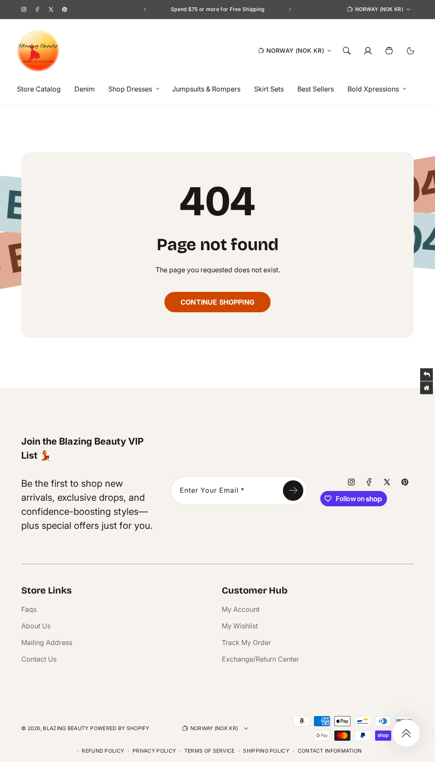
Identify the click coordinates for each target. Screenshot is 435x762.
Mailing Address (46, 642)
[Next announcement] (290, 9)
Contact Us (38, 659)
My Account (241, 609)
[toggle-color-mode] (410, 50)
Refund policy (103, 751)
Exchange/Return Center (260, 659)
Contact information (330, 751)
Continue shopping (217, 302)
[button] (132, 89)
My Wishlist (240, 626)
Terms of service (209, 751)
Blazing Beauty (65, 728)
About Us (36, 626)
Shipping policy (266, 751)
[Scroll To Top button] (406, 733)
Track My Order (246, 642)
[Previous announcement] (145, 9)
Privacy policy (154, 751)
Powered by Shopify (119, 728)
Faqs (29, 609)
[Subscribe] (293, 490)
